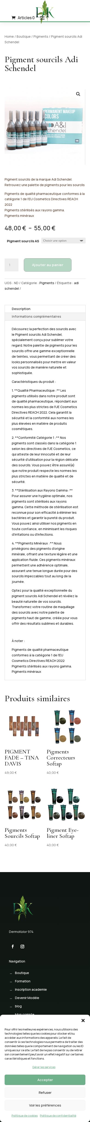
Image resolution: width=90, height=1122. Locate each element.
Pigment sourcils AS (23, 241)
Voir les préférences (45, 1105)
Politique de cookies (25, 1116)
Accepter (45, 1079)
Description (21, 309)
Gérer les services (43, 1067)
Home (9, 36)
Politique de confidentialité (58, 1116)
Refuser (45, 1092)
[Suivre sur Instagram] (22, 946)
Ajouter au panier (47, 264)
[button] (83, 1020)
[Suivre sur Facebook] (12, 946)
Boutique (24, 36)
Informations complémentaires (36, 316)
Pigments (40, 36)
